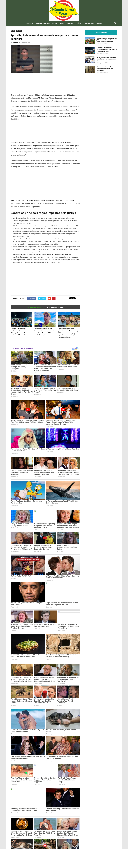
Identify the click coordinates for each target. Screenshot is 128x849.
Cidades (99, 23)
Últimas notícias (43, 23)
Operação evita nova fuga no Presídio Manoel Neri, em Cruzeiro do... (106, 68)
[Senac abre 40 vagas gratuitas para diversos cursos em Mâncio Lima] (90, 59)
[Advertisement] (45, 84)
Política (79, 23)
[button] (115, 23)
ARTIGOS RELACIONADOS (35, 307)
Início (54, 23)
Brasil (13, 30)
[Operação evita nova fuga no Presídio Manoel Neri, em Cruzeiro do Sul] (90, 69)
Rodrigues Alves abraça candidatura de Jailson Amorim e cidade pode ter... (107, 49)
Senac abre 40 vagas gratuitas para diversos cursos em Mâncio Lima (107, 59)
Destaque (13, 326)
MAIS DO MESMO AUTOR (55, 307)
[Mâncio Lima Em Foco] (64, 10)
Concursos (89, 23)
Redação (15, 42)
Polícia (70, 23)
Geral (62, 23)
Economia (29, 23)
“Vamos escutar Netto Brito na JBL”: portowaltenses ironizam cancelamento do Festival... (107, 40)
